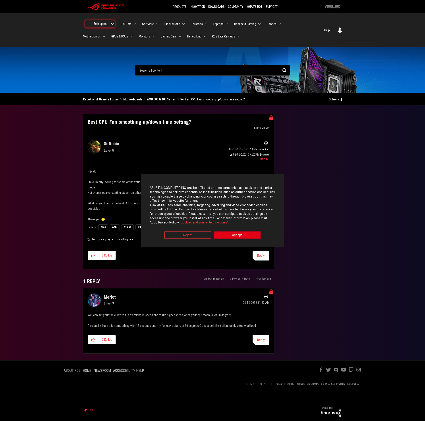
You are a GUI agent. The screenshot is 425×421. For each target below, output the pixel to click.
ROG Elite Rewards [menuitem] (223, 36)
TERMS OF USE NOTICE (259, 384)
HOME (87, 370)
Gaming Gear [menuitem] (169, 36)
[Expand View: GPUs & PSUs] (131, 36)
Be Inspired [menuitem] (100, 23)
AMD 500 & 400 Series (161, 99)
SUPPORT (272, 6)
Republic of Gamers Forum (101, 99)
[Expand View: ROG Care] (135, 24)
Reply (261, 255)
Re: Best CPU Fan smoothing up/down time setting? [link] (212, 99)
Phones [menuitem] (271, 24)
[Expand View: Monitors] (153, 36)
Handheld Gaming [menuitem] (245, 24)
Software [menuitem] (148, 24)
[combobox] (212, 70)
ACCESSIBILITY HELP (128, 370)
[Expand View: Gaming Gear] (180, 36)
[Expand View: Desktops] (206, 24)
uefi (132, 239)
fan (93, 239)
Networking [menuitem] (194, 36)
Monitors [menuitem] (144, 36)
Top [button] (90, 410)
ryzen (111, 239)
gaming (102, 239)
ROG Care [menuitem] (125, 24)
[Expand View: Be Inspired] (112, 24)
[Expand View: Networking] (205, 36)
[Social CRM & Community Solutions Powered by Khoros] (331, 411)
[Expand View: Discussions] (183, 24)
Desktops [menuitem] (197, 24)
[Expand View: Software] (157, 24)
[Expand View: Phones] (280, 24)
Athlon (127, 227)
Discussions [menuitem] (172, 24)
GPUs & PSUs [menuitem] (119, 36)
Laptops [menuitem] (218, 24)
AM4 (103, 227)
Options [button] (334, 99)
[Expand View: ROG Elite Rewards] (238, 36)
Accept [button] (237, 235)
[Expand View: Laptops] (227, 24)
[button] (93, 255)
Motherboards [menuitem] (92, 36)
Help (327, 30)
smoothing (122, 239)
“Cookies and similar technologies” (204, 222)
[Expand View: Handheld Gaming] (259, 24)
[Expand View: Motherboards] (104, 36)
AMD (114, 227)
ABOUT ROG (72, 370)
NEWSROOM (102, 370)
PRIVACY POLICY (284, 384)
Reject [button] (188, 235)
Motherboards (132, 99)
